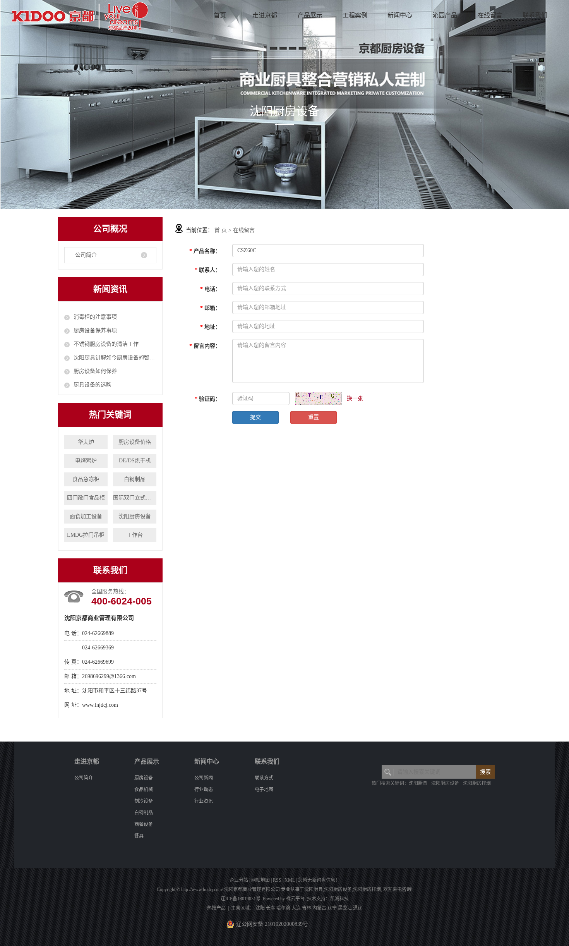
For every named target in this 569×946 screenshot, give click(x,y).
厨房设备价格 (134, 442)
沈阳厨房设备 (134, 516)
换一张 (355, 398)
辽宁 (332, 908)
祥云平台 (295, 898)
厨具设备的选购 (92, 385)
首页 (220, 15)
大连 (296, 908)
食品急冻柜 (85, 479)
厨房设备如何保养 (95, 371)
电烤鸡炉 (86, 461)
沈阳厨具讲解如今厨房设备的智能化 (115, 358)
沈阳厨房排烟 (477, 783)
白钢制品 (135, 479)
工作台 (135, 535)
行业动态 (203, 789)
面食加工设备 (86, 516)
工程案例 (355, 15)
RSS (277, 880)
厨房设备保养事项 (95, 330)
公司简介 (86, 255)
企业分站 (239, 880)
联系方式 (264, 778)
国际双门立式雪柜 (134, 498)
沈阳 (260, 908)
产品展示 (310, 15)
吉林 (306, 908)
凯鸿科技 (339, 898)
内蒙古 (319, 908)
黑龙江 (345, 908)
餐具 (139, 836)
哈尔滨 (283, 908)
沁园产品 (444, 15)
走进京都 (264, 15)
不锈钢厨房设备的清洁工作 (106, 344)
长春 (270, 908)
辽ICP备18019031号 (241, 898)
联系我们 (535, 15)
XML (289, 880)
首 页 (220, 230)
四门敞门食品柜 (86, 498)
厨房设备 (143, 778)
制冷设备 (143, 801)
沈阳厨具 (418, 783)
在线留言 (490, 15)
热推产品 (216, 908)
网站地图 (260, 880)
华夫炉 (86, 442)
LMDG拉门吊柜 (86, 535)
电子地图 (264, 789)
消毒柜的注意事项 (95, 317)
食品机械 (143, 789)
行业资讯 (203, 801)
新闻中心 (399, 15)
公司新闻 (203, 778)
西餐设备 (143, 824)
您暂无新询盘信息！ (319, 880)
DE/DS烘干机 (135, 461)
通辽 (357, 908)
